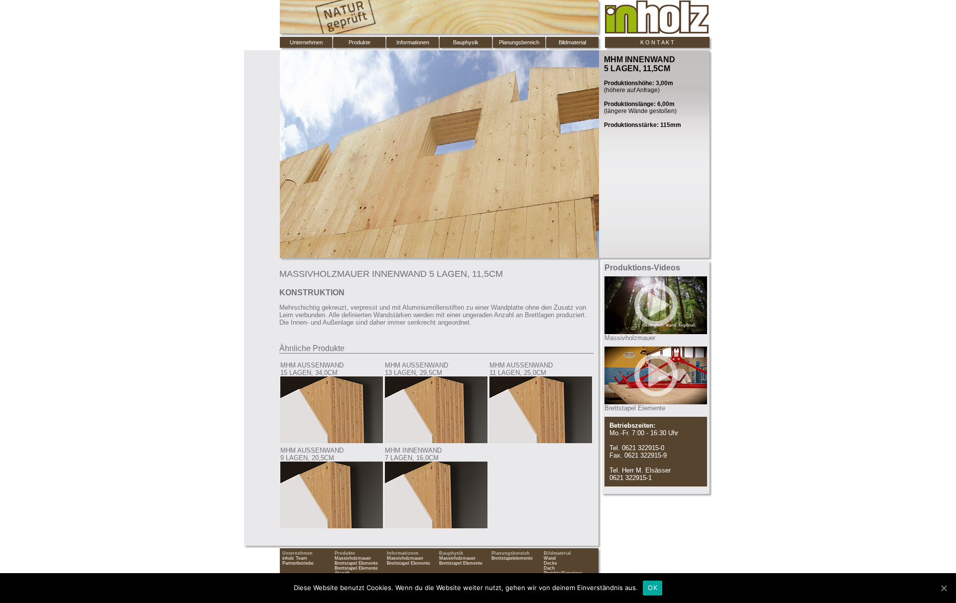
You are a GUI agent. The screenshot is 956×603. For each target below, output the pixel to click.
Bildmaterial (572, 42)
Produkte (359, 42)
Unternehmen (306, 42)
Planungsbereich (519, 42)
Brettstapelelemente (512, 558)
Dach (549, 568)
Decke (550, 563)
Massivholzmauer (353, 558)
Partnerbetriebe (298, 563)
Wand (550, 558)
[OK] (944, 588)
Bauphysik (465, 42)
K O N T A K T (657, 42)
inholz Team (294, 558)
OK (652, 588)
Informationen (412, 42)
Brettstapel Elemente (356, 563)
